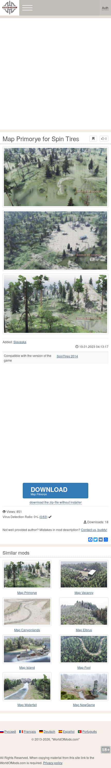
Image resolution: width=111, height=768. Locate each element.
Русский (10, 731)
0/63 (43, 516)
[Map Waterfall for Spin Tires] (27, 686)
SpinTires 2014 (67, 356)
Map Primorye (27, 592)
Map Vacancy (84, 592)
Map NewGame (84, 704)
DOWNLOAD (49, 490)
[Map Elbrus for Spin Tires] (83, 611)
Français (30, 731)
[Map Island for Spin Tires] (27, 649)
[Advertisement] (55, 74)
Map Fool (84, 667)
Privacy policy (52, 762)
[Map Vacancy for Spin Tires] (83, 574)
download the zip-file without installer (56, 502)
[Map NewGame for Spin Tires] (83, 686)
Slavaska (19, 342)
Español (69, 731)
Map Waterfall (27, 704)
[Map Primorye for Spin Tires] (55, 177)
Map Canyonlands (27, 630)
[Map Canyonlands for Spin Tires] (27, 611)
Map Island (27, 667)
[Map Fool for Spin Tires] (83, 649)
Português (89, 731)
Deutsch (49, 731)
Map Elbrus (84, 630)
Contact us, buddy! (94, 529)
